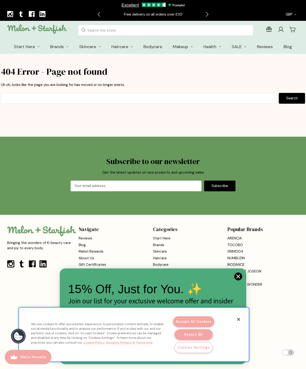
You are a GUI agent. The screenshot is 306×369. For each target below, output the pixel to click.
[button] (18, 336)
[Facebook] (32, 14)
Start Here (161, 238)
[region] (134, 334)
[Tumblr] (21, 14)
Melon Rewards (91, 251)
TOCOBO (235, 245)
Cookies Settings (193, 347)
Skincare (160, 251)
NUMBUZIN (236, 258)
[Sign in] (281, 30)
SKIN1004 (235, 251)
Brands (158, 245)
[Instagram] (10, 14)
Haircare (160, 258)
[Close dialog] (238, 276)
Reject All (193, 334)
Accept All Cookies (194, 321)
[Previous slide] (99, 14)
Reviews (85, 238)
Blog (82, 245)
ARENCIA (234, 238)
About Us (86, 258)
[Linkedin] (43, 14)
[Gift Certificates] (269, 30)
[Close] (238, 319)
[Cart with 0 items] (293, 29)
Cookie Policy (94, 343)
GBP (290, 14)
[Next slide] (207, 14)
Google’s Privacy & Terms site (129, 343)
